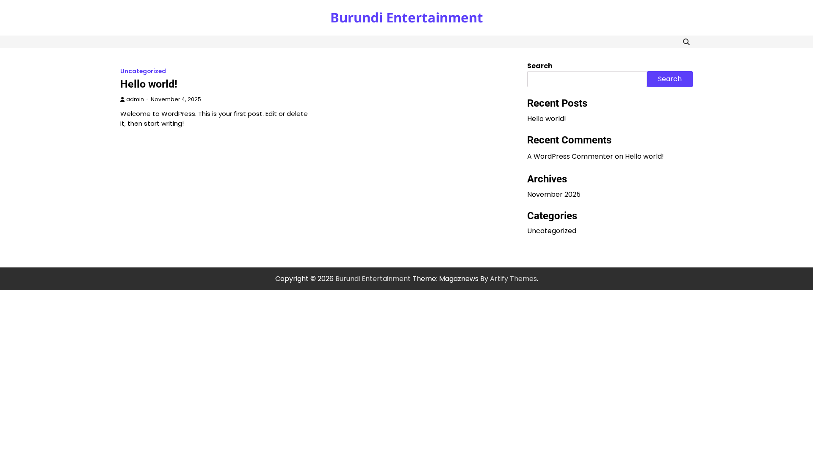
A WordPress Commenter (570, 156)
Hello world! (148, 84)
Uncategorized (143, 71)
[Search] (686, 42)
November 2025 (554, 194)
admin (135, 99)
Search (540, 66)
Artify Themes (513, 279)
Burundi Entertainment (406, 17)
